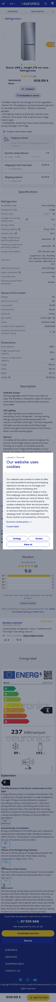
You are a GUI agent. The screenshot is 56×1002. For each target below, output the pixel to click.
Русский (20, 457)
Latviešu (11, 457)
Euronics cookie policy (18, 521)
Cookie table (13, 526)
